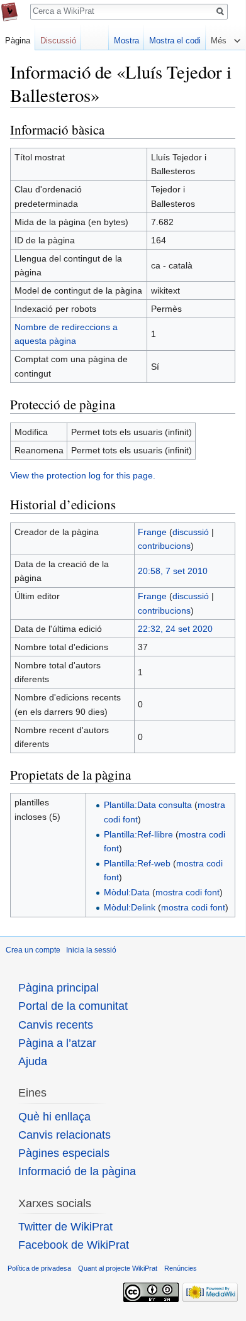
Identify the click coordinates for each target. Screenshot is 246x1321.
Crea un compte (33, 950)
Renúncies (180, 1268)
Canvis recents (55, 1025)
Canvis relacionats (64, 1135)
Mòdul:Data (127, 892)
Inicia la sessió (91, 950)
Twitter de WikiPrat (65, 1226)
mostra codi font (187, 892)
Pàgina (17, 40)
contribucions (164, 546)
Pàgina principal (58, 987)
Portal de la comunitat (73, 1006)
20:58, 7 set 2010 (173, 571)
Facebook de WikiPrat (73, 1245)
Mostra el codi (175, 40)
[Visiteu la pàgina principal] (9, 12)
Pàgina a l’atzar (57, 1043)
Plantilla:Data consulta (148, 805)
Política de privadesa (39, 1268)
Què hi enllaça (54, 1116)
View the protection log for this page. (82, 475)
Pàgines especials (63, 1153)
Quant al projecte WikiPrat (117, 1268)
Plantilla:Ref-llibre (138, 834)
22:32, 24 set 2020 (175, 629)
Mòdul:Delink (129, 907)
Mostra (126, 40)
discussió (190, 532)
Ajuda (32, 1061)
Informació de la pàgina (77, 1171)
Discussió (58, 40)
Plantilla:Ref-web (137, 863)
